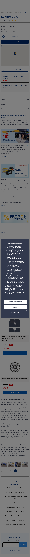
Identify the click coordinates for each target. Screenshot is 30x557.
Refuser (15, 307)
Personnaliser (15, 312)
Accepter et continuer (15, 301)
